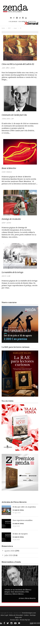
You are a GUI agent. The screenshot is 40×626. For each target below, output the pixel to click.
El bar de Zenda (18, 510)
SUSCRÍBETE (22, 21)
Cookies (26, 615)
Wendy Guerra (6, 223)
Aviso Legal (4, 615)
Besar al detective (9, 168)
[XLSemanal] (31, 23)
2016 (9, 28)
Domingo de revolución (11, 219)
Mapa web (18, 617)
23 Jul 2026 (16, 540)
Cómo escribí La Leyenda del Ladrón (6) (18, 64)
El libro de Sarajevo (20, 534)
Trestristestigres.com (29, 613)
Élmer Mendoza (7, 172)
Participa (33, 615)
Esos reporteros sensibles (22, 520)
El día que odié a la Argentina (24, 507)
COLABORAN (13, 21)
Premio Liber (14, 620)
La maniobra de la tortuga (12, 272)
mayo (15, 28)
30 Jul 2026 (16, 526)
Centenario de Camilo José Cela (14, 115)
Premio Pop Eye (25, 620)
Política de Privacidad (16, 615)
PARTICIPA (32, 21)
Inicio (3, 28)
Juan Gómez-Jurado (8, 68)
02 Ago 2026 (16, 513)
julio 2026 (8, 555)
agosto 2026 (9, 551)
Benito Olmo (6, 276)
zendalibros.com (7, 119)
